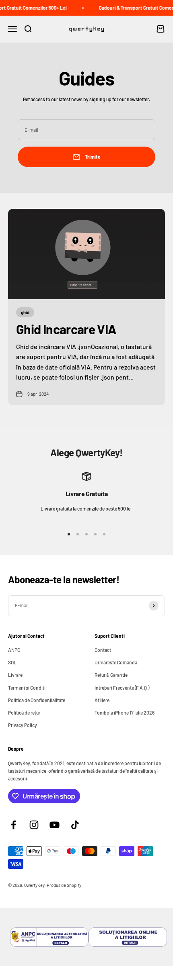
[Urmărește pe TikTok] (75, 824)
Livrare (15, 675)
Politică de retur (24, 712)
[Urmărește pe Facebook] (13, 824)
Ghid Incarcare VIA (66, 329)
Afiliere (102, 700)
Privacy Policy (22, 725)
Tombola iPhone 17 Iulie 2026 (124, 712)
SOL (12, 662)
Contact (103, 650)
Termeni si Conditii (27, 687)
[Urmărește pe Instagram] (34, 824)
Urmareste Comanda (116, 662)
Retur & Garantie (111, 675)
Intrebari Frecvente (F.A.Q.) (122, 687)
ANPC (14, 650)
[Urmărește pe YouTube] (54, 824)
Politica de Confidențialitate (36, 700)
